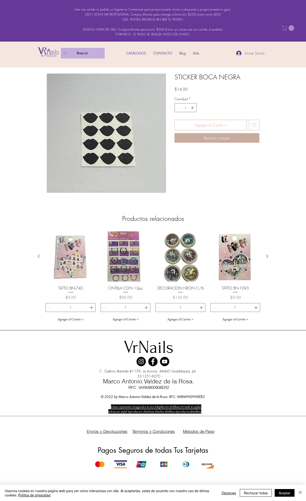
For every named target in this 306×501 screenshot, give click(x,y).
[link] (288, 28)
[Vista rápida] (71, 256)
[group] (153, 277)
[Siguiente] (267, 256)
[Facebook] (153, 361)
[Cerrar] (300, 493)
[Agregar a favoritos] (254, 125)
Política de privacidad (34, 495)
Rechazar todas (256, 492)
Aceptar (284, 492)
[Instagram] (141, 361)
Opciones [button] (229, 492)
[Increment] (193, 107)
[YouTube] (164, 361)
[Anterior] (39, 256)
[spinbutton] (185, 107)
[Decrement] (178, 107)
